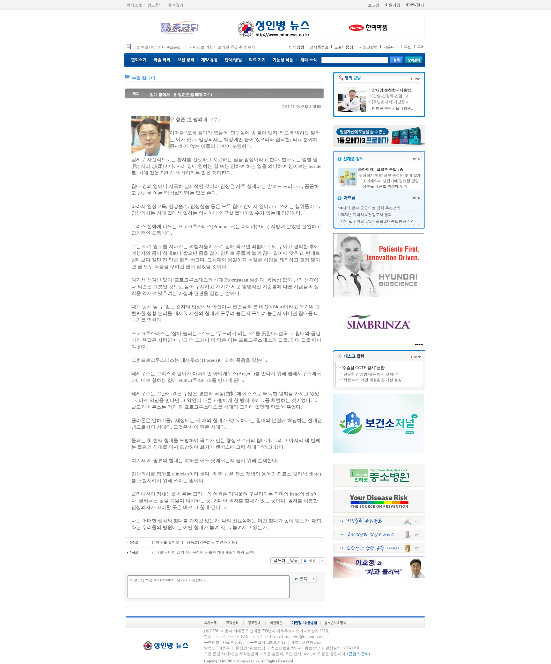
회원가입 (392, 5)
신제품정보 (319, 47)
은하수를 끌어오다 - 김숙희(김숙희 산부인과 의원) (194, 542)
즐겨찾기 (175, 5)
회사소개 (134, 5)
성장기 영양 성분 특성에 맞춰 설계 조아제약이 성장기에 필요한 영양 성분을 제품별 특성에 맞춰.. (392, 181)
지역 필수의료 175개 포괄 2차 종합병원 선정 (377, 221)
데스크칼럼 (368, 47)
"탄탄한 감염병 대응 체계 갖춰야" (370, 374)
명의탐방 (296, 47)
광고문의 (155, 5)
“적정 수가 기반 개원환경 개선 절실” (372, 380)
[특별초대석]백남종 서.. (391, 102)
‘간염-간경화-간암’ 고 (390, 96)
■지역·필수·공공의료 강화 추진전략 (370, 208)
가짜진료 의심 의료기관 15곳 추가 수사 (222, 47)
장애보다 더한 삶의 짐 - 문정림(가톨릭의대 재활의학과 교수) (203, 552)
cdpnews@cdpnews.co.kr (305, 636)
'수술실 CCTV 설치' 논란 (363, 368)
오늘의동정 (343, 47)
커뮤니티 (391, 47)
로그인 (373, 5)
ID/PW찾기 (415, 5)
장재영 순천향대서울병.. (392, 90)
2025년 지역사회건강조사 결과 (366, 214)
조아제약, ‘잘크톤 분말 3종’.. (382, 169)
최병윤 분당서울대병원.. (392, 108)
